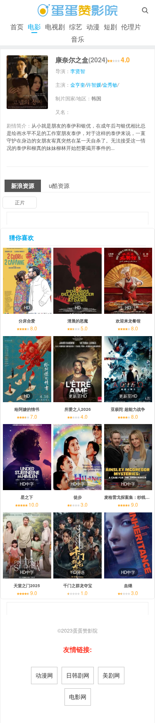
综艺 (75, 26)
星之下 (27, 497)
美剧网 (111, 675)
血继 (128, 585)
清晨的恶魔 (77, 321)
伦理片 (131, 26)
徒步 (78, 497)
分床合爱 (27, 321)
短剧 (110, 26)
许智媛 (93, 84)
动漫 (93, 26)
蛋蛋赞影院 (85, 630)
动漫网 (44, 675)
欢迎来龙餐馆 (128, 321)
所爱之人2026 (77, 409)
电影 (34, 26)
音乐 (77, 39)
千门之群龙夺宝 (77, 585)
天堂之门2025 (27, 585)
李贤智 (77, 70)
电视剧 (55, 26)
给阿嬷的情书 (26, 409)
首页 (17, 26)
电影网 (77, 696)
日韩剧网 (77, 675)
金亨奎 (77, 84)
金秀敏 (110, 84)
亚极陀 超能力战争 (128, 409)
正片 (20, 202)
